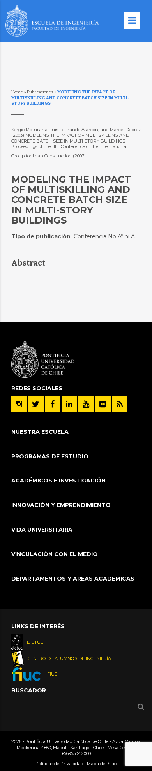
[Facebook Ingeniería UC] (52, 404)
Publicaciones (40, 92)
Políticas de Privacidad (59, 763)
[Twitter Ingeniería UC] (36, 404)
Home (17, 92)
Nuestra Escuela (40, 431)
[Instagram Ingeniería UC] (19, 404)
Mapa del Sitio (102, 763)
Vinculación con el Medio (54, 554)
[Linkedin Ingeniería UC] (69, 404)
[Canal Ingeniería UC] (86, 404)
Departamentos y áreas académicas (72, 578)
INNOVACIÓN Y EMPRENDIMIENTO (61, 505)
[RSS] (119, 404)
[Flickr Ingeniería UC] (103, 404)
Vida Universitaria (41, 529)
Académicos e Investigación (58, 480)
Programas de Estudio (49, 456)
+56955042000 (76, 753)
